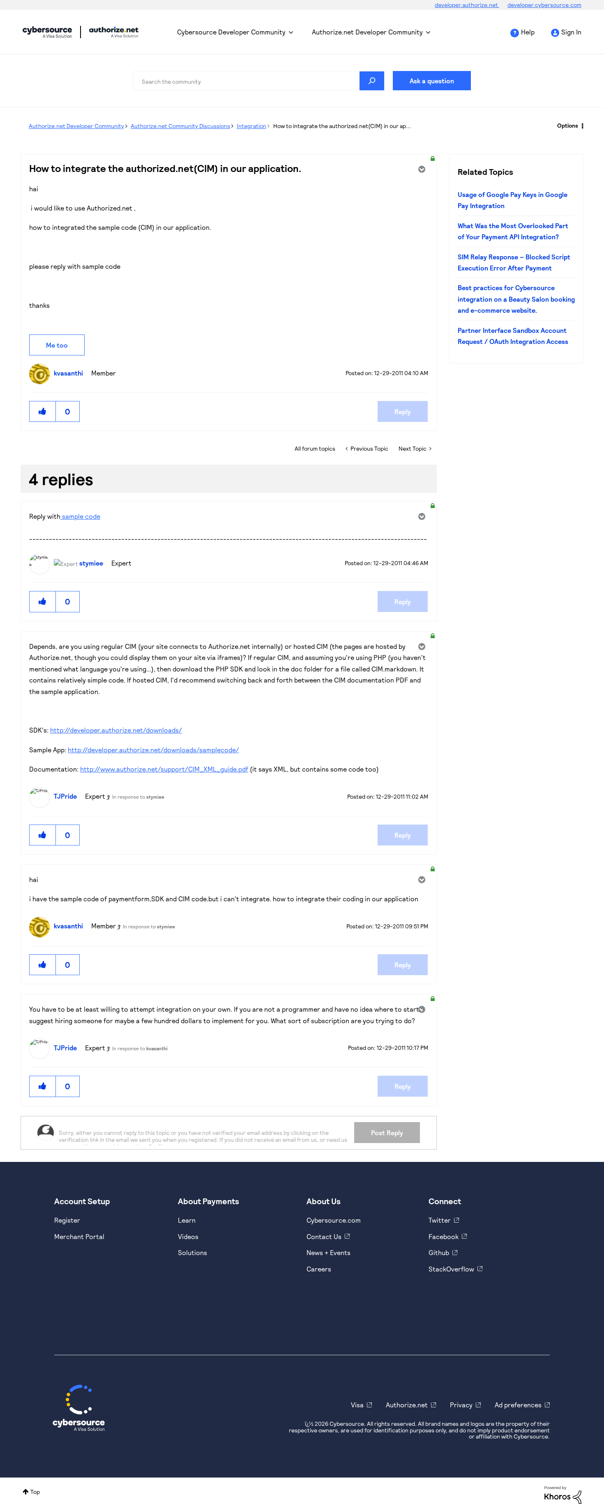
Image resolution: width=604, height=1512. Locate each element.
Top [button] (35, 1491)
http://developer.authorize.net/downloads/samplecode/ (153, 750)
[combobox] (259, 81)
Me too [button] (57, 345)
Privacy (461, 1405)
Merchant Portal (79, 1236)
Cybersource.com (334, 1220)
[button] (43, 411)
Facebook (444, 1236)
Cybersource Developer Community (47, 32)
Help (528, 32)
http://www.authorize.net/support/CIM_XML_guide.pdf (164, 769)
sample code (80, 516)
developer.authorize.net (467, 4)
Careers (319, 1269)
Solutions (192, 1252)
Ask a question (432, 81)
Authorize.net (407, 1405)
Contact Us (324, 1236)
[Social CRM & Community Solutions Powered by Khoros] (562, 1494)
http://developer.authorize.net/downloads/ (116, 730)
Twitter (440, 1220)
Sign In (571, 32)
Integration (251, 125)
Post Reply (387, 1132)
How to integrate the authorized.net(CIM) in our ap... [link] (342, 125)
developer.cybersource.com (544, 4)
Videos (188, 1236)
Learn (187, 1220)
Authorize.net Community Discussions (180, 125)
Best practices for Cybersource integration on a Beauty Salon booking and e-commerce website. (516, 299)
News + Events (328, 1252)
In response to (138, 797)
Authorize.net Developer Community (367, 32)
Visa (357, 1405)
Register (67, 1220)
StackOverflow (451, 1269)
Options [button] (567, 125)
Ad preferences (518, 1405)
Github (439, 1252)
